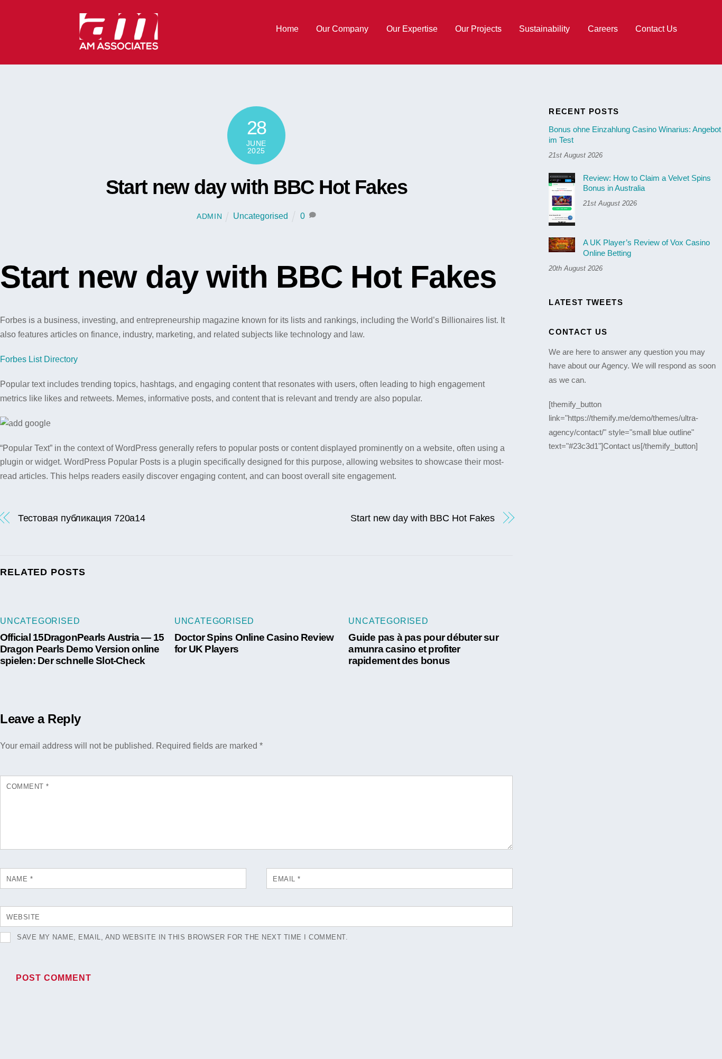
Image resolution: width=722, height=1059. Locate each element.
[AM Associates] (119, 47)
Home (287, 28)
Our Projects (478, 28)
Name (19, 879)
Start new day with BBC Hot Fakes (257, 187)
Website (23, 917)
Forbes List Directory (39, 359)
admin (210, 216)
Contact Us (656, 28)
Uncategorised (260, 215)
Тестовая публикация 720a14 (82, 517)
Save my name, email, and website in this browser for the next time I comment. (182, 937)
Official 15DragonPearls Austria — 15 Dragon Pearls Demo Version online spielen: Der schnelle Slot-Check (82, 649)
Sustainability (544, 28)
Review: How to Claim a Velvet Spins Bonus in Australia (647, 183)
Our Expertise (412, 28)
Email (287, 879)
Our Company (342, 28)
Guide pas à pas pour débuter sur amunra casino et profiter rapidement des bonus (423, 649)
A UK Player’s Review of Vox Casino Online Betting (646, 247)
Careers (603, 28)
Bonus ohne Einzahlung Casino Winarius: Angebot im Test (635, 134)
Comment (27, 786)
